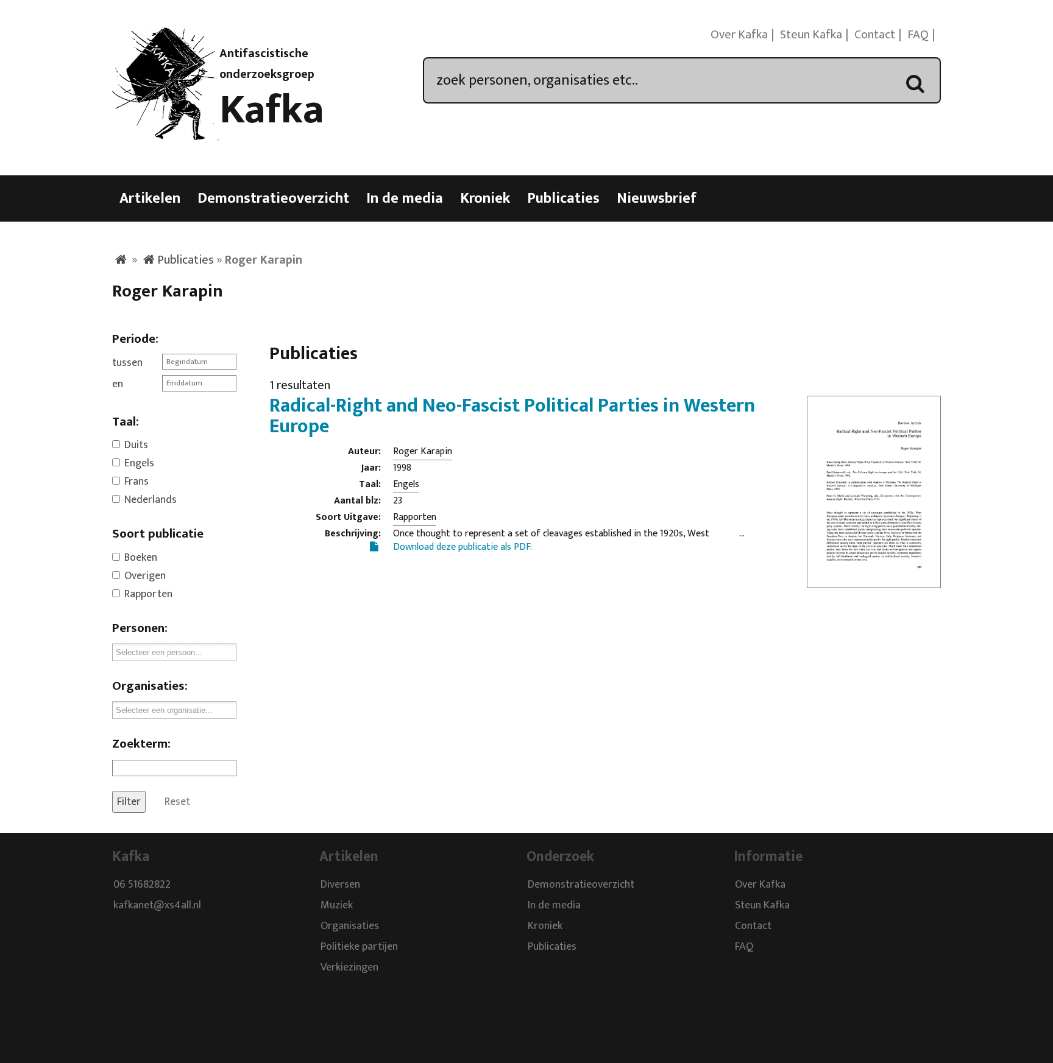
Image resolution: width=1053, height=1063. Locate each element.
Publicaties (563, 198)
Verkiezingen (349, 968)
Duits (136, 445)
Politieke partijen (359, 947)
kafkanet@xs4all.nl (157, 906)
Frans (136, 481)
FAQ (918, 34)
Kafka (271, 110)
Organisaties (350, 926)
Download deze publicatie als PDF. (462, 547)
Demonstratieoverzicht (273, 198)
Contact (874, 34)
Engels (139, 463)
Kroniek (485, 198)
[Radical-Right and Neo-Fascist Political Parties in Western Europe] (874, 580)
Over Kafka (739, 34)
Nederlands (150, 500)
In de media (404, 198)
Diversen (340, 885)
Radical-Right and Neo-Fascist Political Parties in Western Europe (512, 416)
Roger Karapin (422, 451)
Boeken (140, 558)
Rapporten (148, 594)
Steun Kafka (811, 34)
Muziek (337, 906)
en (117, 384)
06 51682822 (142, 885)
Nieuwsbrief (657, 198)
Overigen (145, 576)
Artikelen (149, 198)
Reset (177, 802)
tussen (127, 363)
